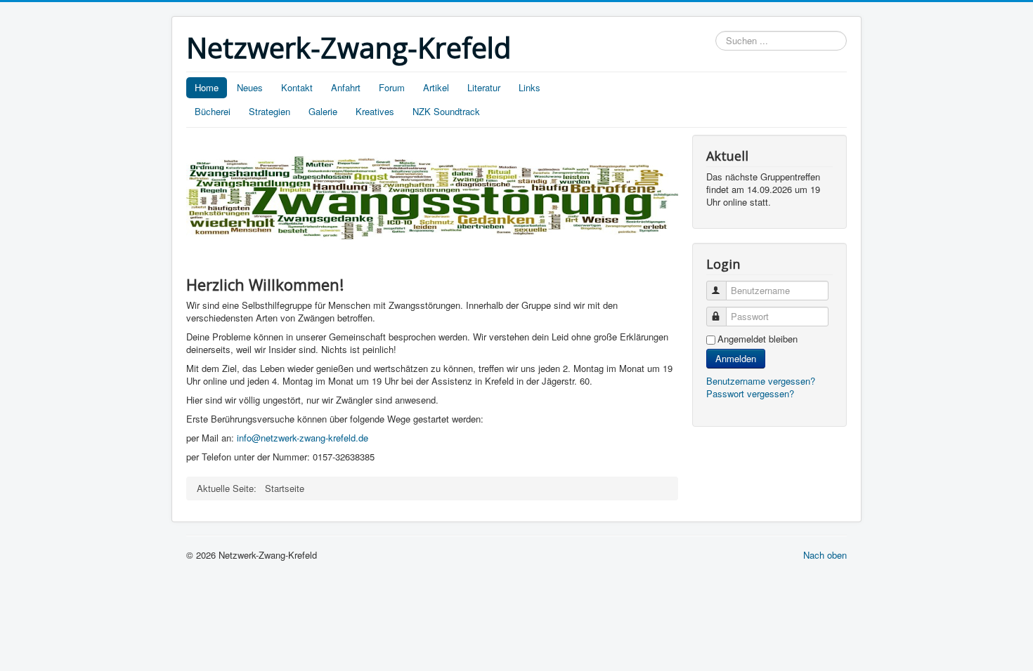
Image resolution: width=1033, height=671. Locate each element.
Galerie (322, 111)
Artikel (436, 87)
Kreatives (375, 111)
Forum (392, 87)
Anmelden (735, 358)
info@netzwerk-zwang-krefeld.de (302, 437)
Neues (250, 87)
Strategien (269, 111)
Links (529, 87)
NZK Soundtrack (446, 111)
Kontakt (297, 87)
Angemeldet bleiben (757, 339)
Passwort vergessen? (750, 393)
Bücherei (212, 111)
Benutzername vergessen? (760, 380)
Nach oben (825, 555)
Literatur (483, 87)
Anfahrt (345, 87)
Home (207, 87)
